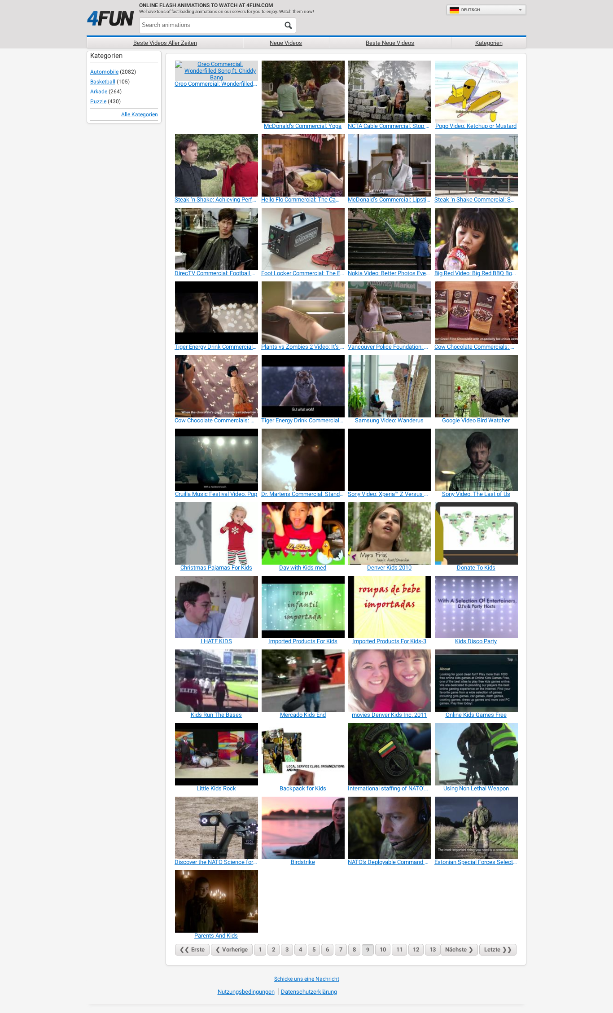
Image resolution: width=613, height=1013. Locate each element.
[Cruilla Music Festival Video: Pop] (216, 460)
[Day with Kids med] (302, 533)
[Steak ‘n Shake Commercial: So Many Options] (475, 165)
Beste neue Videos (390, 42)
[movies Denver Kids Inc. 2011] (389, 680)
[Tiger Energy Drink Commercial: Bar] (302, 386)
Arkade (98, 91)
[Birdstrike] (302, 828)
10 (383, 949)
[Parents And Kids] (216, 901)
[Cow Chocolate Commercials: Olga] (216, 386)
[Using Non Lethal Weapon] (475, 754)
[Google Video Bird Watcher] (475, 386)
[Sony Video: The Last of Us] (475, 460)
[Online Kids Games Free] (475, 680)
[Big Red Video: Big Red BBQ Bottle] (475, 239)
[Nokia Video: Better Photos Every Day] (389, 239)
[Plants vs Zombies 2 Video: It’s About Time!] (302, 312)
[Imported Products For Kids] (302, 607)
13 (432, 949)
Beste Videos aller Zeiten (165, 42)
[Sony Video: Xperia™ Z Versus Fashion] (389, 460)
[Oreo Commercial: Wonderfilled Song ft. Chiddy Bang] (216, 71)
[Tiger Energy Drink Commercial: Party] (216, 312)
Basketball (102, 82)
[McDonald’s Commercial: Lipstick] (389, 165)
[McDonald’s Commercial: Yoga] (302, 92)
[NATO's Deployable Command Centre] (389, 828)
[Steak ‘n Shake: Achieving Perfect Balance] (216, 165)
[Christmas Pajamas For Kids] (216, 533)
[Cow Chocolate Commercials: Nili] (475, 312)
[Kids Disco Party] (475, 607)
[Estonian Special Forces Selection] (475, 828)
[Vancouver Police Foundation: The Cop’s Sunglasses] (389, 312)
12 (416, 949)
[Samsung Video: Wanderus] (389, 386)
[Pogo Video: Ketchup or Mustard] (475, 92)
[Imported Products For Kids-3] (389, 607)
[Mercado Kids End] (302, 680)
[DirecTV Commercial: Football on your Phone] (216, 239)
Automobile (104, 72)
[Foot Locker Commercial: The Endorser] (302, 239)
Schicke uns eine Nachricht (306, 979)
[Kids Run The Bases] (216, 680)
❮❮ (192, 949)
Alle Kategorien (139, 114)
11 (399, 949)
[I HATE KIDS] (216, 607)
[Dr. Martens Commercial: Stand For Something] (302, 460)
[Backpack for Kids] (302, 754)
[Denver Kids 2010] (389, 533)
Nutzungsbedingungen (246, 991)
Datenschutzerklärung (309, 991)
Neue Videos (286, 42)
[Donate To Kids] (475, 533)
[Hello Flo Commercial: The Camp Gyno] (302, 165)
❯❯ (498, 949)
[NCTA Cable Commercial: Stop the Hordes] (389, 92)
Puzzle (98, 101)
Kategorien (489, 42)
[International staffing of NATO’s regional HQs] (389, 754)
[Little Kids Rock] (216, 754)
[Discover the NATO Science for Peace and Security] (216, 828)
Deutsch (470, 10)
